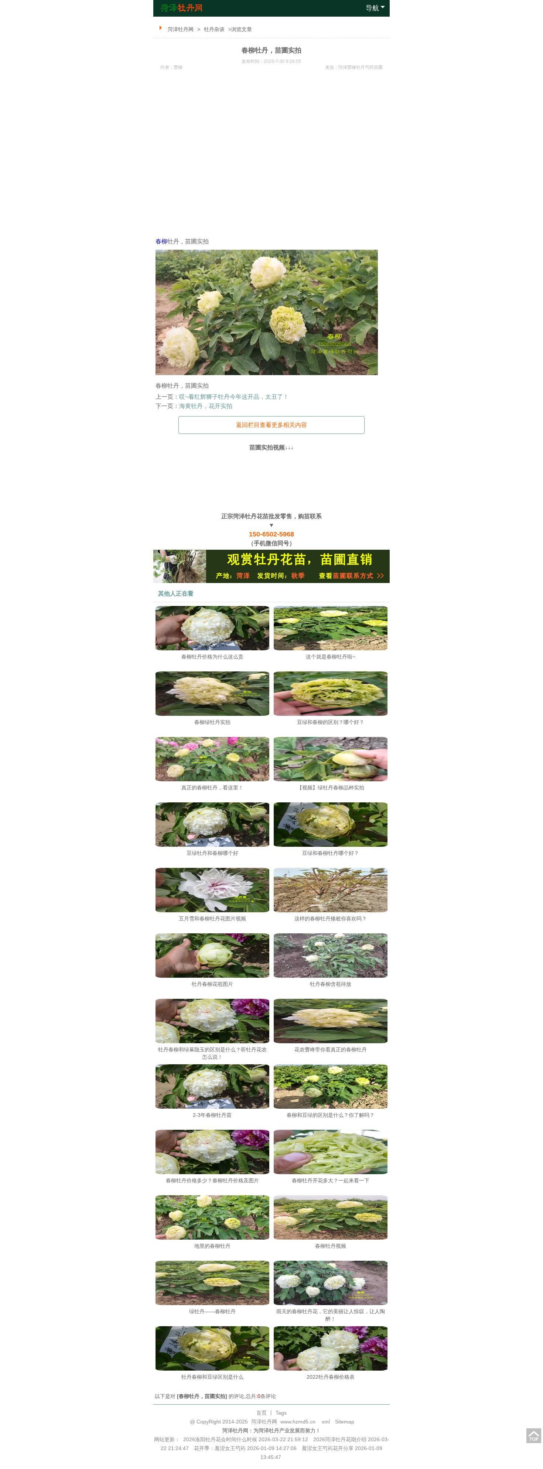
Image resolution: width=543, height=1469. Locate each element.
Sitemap (344, 1422)
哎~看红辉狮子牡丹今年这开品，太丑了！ (234, 397)
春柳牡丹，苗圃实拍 (202, 1396)
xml (326, 1422)
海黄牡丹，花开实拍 (205, 406)
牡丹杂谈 (214, 29)
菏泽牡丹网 (181, 29)
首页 (261, 1413)
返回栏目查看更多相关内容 (271, 425)
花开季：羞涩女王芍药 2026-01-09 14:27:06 (245, 1448)
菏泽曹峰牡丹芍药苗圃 (360, 67)
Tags (281, 1413)
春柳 (161, 241)
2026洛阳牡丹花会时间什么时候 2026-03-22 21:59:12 (245, 1439)
